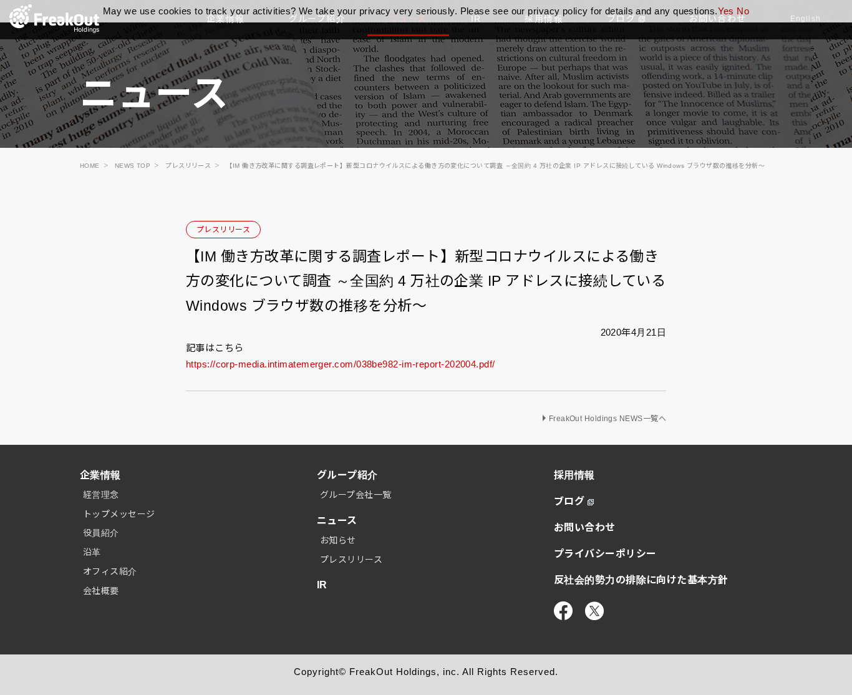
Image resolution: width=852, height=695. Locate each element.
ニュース (337, 520)
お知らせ (338, 540)
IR (322, 585)
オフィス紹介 (110, 571)
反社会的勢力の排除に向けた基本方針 (641, 580)
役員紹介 (101, 533)
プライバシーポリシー (605, 553)
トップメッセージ (119, 514)
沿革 (92, 552)
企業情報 (100, 475)
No (743, 11)
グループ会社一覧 (356, 495)
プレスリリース (223, 229)
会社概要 (101, 591)
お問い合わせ (585, 527)
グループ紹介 (347, 475)
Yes (726, 11)
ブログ (569, 501)
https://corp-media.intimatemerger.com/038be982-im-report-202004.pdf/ (340, 364)
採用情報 (574, 475)
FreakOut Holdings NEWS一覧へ (607, 418)
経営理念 (101, 495)
